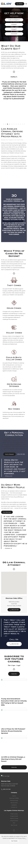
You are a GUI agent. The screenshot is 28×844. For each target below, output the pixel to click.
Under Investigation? (14, 19)
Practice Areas (14, 800)
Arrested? (14, 24)
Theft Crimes (14, 814)
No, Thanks (14, 841)
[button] (26, 4)
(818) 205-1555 (21, 454)
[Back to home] (6, 4)
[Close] (26, 838)
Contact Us (14, 807)
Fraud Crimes (14, 820)
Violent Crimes (14, 818)
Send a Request (9, 454)
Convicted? (14, 33)
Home (14, 796)
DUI (14, 823)
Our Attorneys (7, 512)
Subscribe (14, 674)
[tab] (3, 124)
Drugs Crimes (14, 816)
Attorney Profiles (14, 798)
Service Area (14, 802)
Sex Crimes (14, 825)
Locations (14, 805)
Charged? (14, 29)
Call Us (20, 3)
